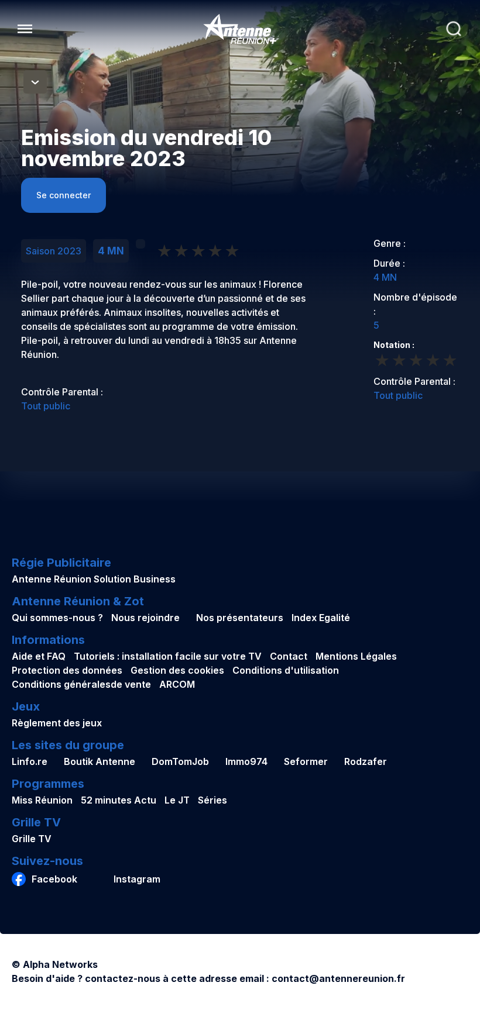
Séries (212, 800)
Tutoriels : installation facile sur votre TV (168, 656)
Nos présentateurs (239, 617)
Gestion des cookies (177, 670)
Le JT (177, 800)
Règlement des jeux (57, 723)
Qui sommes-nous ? (57, 617)
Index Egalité (321, 617)
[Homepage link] (239, 29)
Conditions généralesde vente (81, 684)
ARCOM (177, 684)
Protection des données (67, 670)
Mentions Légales (356, 656)
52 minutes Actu (118, 800)
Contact (288, 656)
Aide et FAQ (39, 656)
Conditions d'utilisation (285, 670)
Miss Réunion (42, 800)
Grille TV (32, 838)
